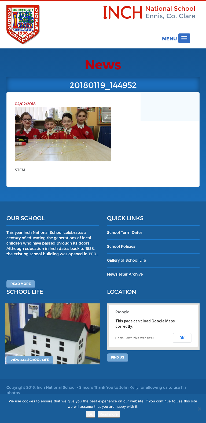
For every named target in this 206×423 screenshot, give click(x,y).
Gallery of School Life (126, 260)
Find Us (117, 357)
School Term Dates (124, 232)
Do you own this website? (134, 338)
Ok (90, 414)
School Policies (121, 246)
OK (182, 338)
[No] (199, 408)
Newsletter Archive (125, 274)
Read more (20, 283)
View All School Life (29, 359)
